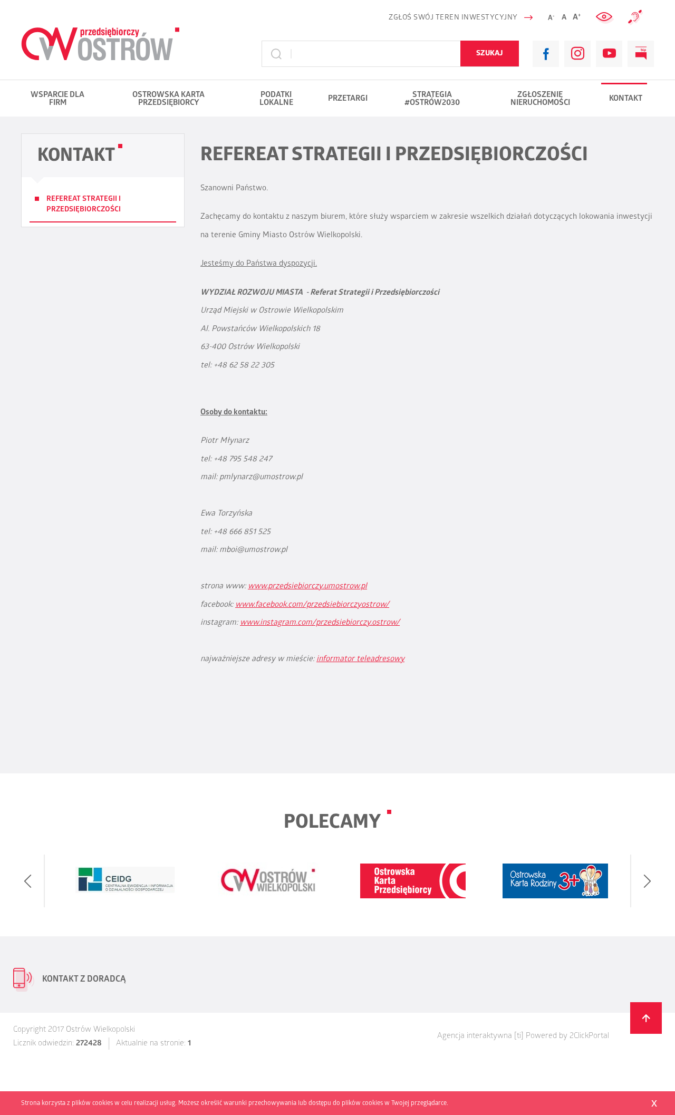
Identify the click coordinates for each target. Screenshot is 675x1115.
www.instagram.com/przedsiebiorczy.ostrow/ (320, 623)
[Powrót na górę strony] (646, 1018)
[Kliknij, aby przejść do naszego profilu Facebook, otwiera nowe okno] (546, 54)
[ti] (519, 1036)
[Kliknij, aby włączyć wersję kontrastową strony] (605, 17)
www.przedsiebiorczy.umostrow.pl (307, 587)
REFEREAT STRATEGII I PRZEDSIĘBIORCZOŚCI (83, 205)
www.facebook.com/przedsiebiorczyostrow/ (312, 605)
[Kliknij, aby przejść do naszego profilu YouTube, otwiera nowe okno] (609, 54)
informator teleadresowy (360, 659)
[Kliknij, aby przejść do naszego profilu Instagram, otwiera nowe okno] (577, 54)
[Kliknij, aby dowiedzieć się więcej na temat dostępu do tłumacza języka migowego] (635, 17)
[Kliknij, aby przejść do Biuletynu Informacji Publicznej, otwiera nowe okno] (641, 54)
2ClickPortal (589, 1036)
